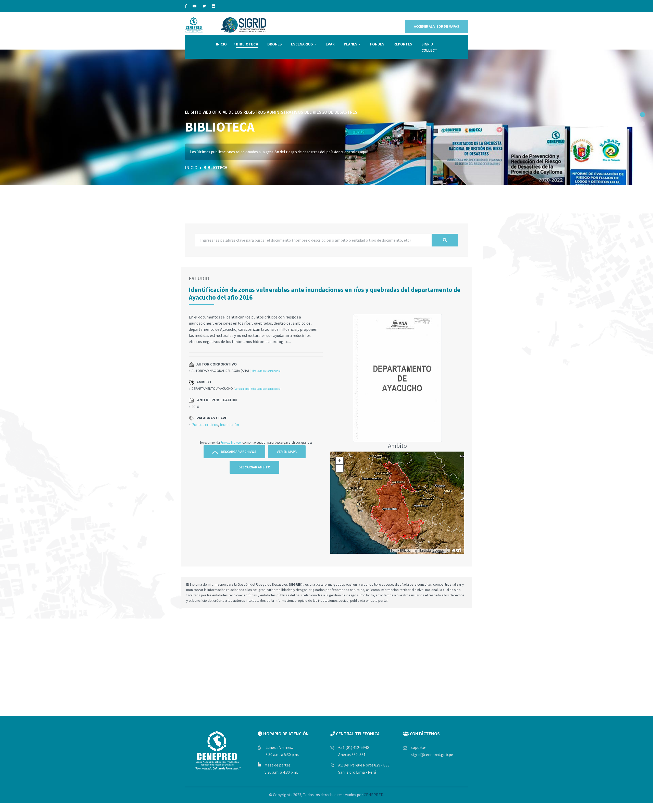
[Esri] (457, 549)
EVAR (330, 43)
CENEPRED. (374, 794)
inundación (229, 424)
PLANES (350, 43)
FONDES (377, 43)
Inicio (191, 167)
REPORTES (403, 43)
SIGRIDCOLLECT (429, 47)
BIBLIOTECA (247, 43)
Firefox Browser (231, 442)
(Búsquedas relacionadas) (265, 371)
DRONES (274, 43)
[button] (642, 115)
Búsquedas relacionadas (265, 389)
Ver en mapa (242, 389)
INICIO (221, 43)
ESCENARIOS (302, 43)
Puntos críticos (205, 424)
